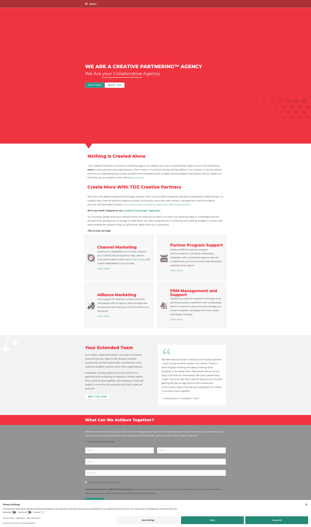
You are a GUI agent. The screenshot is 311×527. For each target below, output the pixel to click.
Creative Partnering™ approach (141, 210)
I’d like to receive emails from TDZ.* (103, 482)
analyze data (138, 259)
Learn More (103, 268)
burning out (137, 177)
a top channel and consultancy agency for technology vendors (156, 204)
